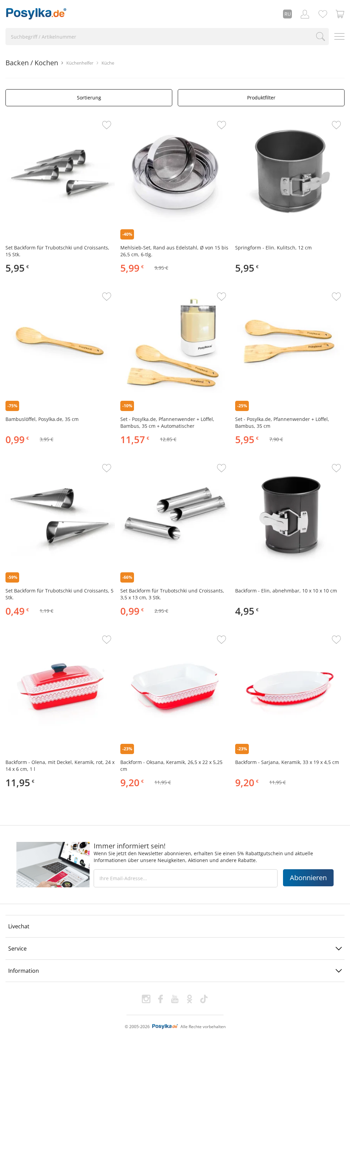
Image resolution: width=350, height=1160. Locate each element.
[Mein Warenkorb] (340, 14)
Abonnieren (308, 877)
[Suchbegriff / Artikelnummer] (321, 36)
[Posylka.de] (36, 14)
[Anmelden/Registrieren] (305, 14)
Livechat (18, 926)
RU (287, 14)
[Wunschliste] (322, 14)
